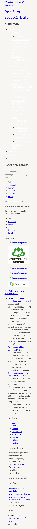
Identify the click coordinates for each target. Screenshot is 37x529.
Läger (14, 117)
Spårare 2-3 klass (20, 76)
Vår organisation (19, 42)
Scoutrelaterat (18, 124)
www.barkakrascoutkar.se (19, 494)
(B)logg (11, 154)
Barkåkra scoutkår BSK (16, 14)
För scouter (14, 103)
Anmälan (19, 36)
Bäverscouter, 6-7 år (21, 73)
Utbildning (16, 113)
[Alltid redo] (15, 2)
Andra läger (21, 120)
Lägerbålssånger (23, 141)
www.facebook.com (16, 497)
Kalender (12, 151)
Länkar (14, 147)
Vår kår (11, 29)
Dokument (16, 144)
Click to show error (16, 464)
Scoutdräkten (18, 110)
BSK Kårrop (21, 127)
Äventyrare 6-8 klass (21, 86)
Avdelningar (14, 66)
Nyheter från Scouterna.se (14, 292)
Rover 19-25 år (19, 97)
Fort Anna (16, 56)
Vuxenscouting (18, 100)
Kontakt (12, 157)
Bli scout (15, 32)
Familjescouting (19, 69)
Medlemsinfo (17, 107)
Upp (13, 423)
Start (14, 426)
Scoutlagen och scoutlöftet (23, 135)
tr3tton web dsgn (19, 526)
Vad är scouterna (20, 39)
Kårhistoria (16, 52)
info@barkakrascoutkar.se (19, 500)
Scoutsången (21, 130)
